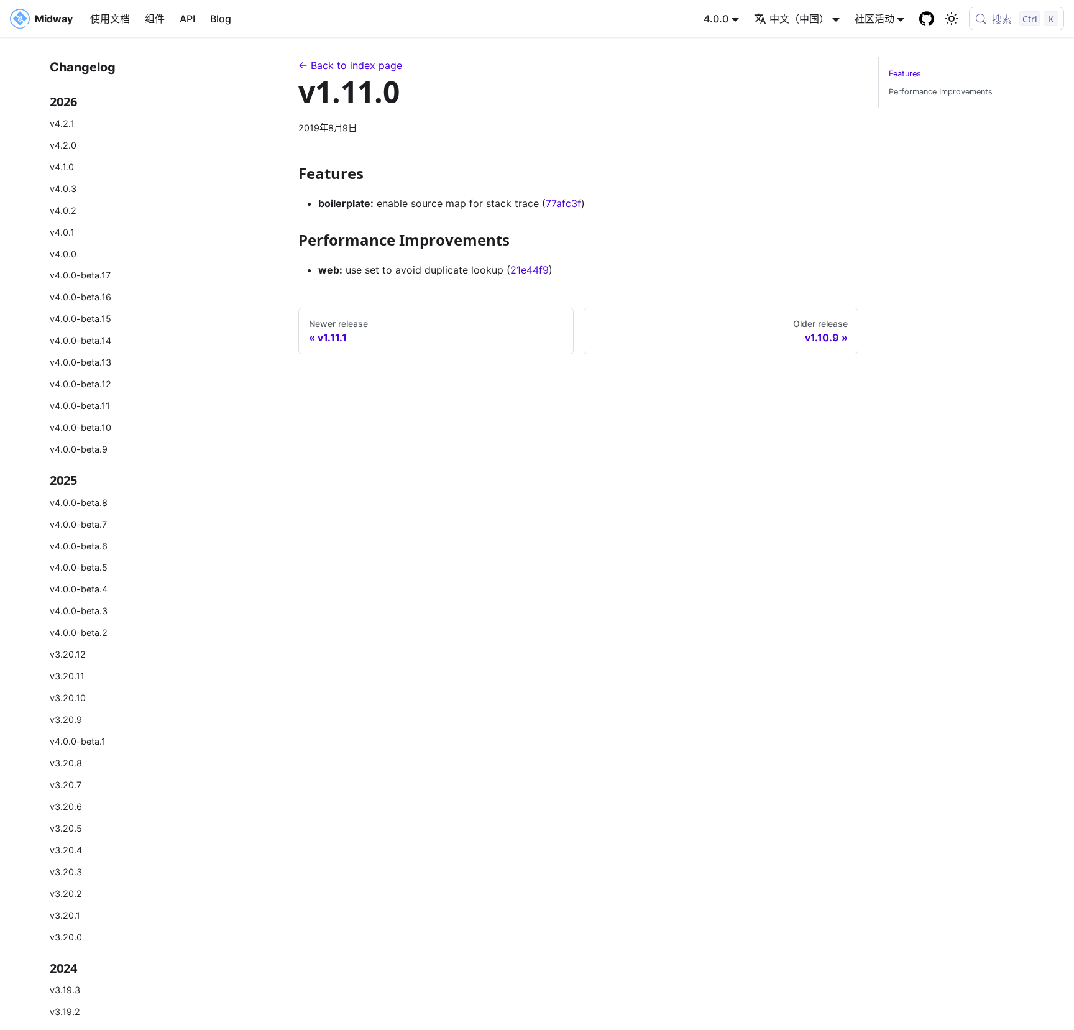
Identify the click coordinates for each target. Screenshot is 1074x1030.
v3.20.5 (66, 828)
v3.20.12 (68, 654)
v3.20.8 (66, 763)
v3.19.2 (65, 1011)
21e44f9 (529, 270)
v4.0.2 (63, 210)
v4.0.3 (63, 188)
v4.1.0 (62, 167)
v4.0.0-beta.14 (80, 340)
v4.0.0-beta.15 (80, 318)
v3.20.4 (66, 850)
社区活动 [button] (874, 18)
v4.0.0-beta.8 (79, 502)
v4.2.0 (63, 145)
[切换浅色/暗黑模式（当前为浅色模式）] (952, 19)
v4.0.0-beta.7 (78, 524)
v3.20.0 (66, 937)
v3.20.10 (68, 697)
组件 (155, 18)
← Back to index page (350, 65)
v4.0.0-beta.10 (80, 427)
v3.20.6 (66, 806)
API (187, 18)
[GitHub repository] (927, 19)
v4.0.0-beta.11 (80, 405)
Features (905, 73)
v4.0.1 (62, 232)
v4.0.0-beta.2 (79, 632)
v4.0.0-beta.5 (79, 567)
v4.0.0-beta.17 (80, 275)
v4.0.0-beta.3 (79, 610)
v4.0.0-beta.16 (80, 297)
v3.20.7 (65, 784)
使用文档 (110, 18)
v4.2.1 (62, 123)
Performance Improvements (941, 91)
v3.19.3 (65, 990)
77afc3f (563, 203)
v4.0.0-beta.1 (78, 741)
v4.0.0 (63, 254)
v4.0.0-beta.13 (80, 362)
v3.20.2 (66, 893)
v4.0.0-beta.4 (79, 589)
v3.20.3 (66, 872)
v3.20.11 (67, 676)
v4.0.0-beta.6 (79, 546)
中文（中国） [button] (799, 18)
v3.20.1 (65, 915)
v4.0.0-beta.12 (80, 384)
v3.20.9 (66, 719)
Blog (220, 18)
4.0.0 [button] (716, 18)
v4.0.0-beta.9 (79, 449)
